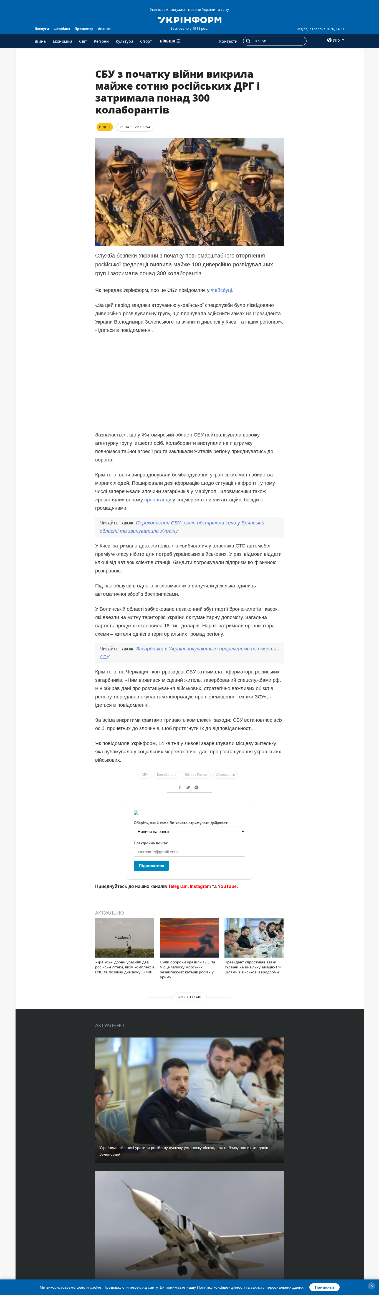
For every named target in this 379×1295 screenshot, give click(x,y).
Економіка (63, 41)
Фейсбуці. (222, 290)
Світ (83, 41)
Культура (124, 41)
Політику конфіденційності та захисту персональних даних (250, 1287)
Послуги (42, 28)
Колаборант (166, 775)
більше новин (189, 997)
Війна (40, 41)
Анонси (104, 28)
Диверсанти (225, 775)
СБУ (145, 775)
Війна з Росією (196, 775)
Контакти (228, 41)
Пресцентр (84, 28)
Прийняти (324, 1287)
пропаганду (158, 500)
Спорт (146, 41)
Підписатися (151, 865)
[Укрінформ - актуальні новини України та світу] (189, 19)
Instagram (200, 886)
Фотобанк (62, 28)
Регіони (101, 41)
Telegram (178, 886)
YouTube (227, 886)
